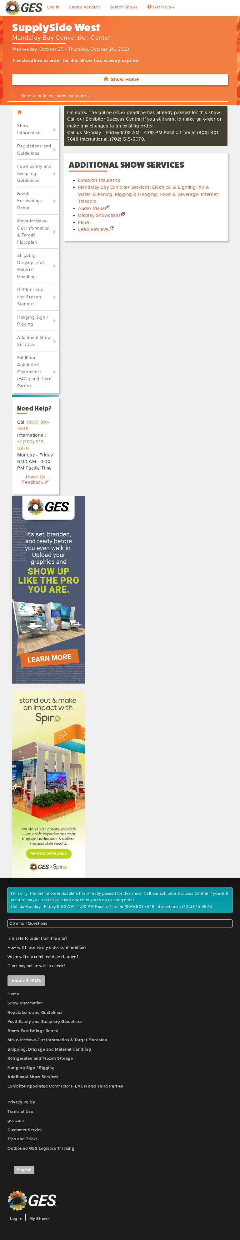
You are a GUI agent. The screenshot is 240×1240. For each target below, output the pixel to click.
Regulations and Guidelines (34, 149)
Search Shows (124, 7)
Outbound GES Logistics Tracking (41, 1148)
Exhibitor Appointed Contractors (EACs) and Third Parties (34, 372)
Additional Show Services (34, 341)
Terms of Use (20, 1111)
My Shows (39, 1218)
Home (13, 994)
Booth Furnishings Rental (29, 201)
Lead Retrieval (93, 229)
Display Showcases (99, 215)
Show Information (29, 129)
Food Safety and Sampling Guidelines (34, 173)
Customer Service (25, 1130)
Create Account (84, 7)
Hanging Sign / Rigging (32, 321)
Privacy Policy (21, 1102)
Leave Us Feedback (33, 479)
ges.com (16, 1120)
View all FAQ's (26, 980)
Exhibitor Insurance (99, 180)
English (24, 1170)
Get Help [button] (161, 7)
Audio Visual (92, 208)
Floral (84, 222)
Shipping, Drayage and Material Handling (30, 266)
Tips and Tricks (23, 1139)
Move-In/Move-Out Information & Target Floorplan (33, 231)
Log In (53, 7)
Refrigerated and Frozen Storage (30, 296)
